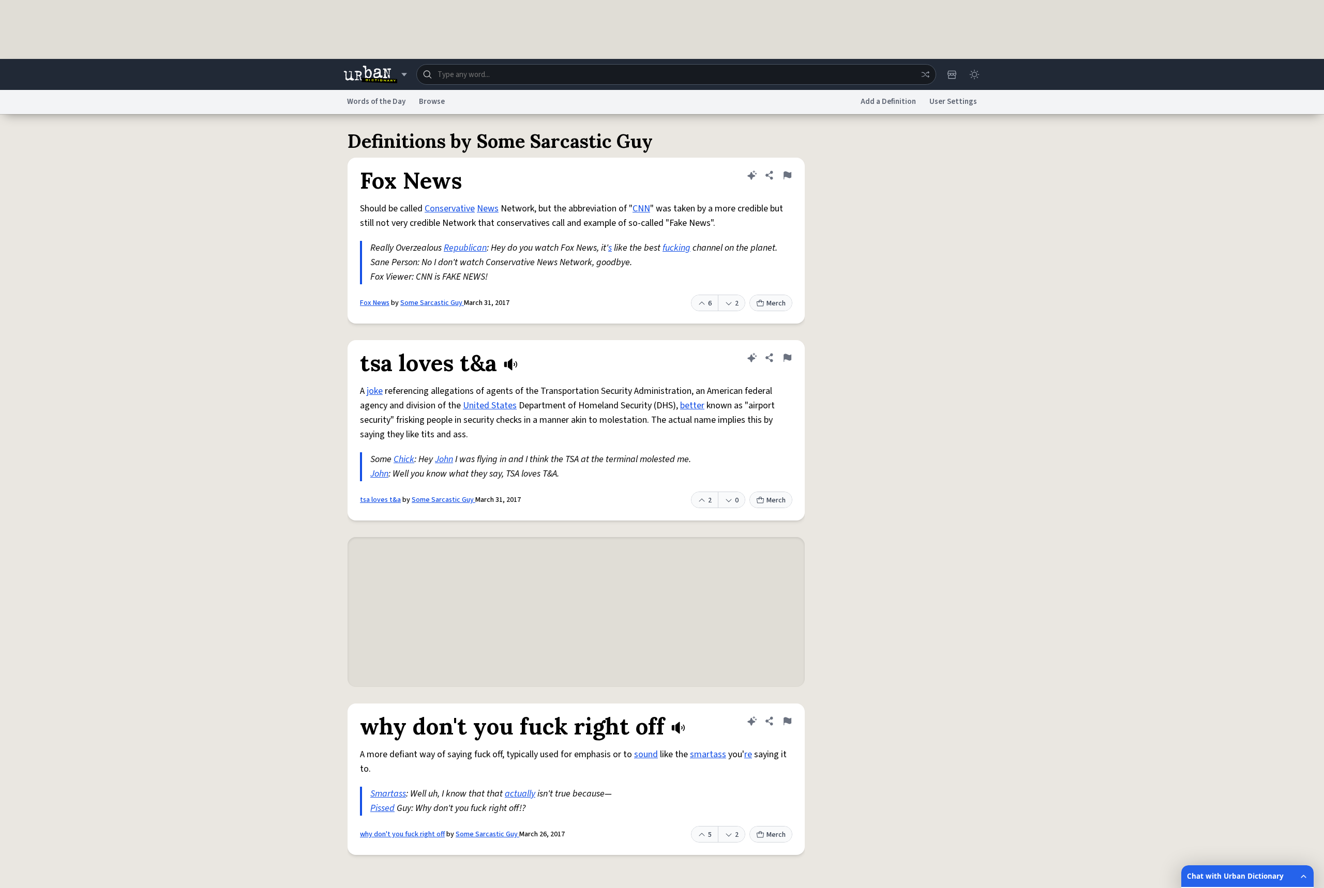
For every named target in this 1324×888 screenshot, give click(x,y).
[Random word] (925, 74)
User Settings (953, 101)
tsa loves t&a (380, 500)
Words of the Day (376, 101)
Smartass (388, 793)
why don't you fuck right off (402, 834)
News (488, 208)
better (692, 405)
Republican (465, 247)
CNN (641, 208)
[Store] (951, 74)
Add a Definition (888, 101)
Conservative (450, 208)
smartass (708, 754)
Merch (776, 303)
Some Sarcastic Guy (432, 303)
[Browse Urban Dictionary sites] (375, 74)
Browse (432, 101)
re (748, 754)
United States (490, 405)
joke (375, 391)
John (444, 459)
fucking (676, 247)
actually (520, 793)
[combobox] (676, 74)
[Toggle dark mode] (974, 74)
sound (646, 754)
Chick (404, 459)
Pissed (382, 808)
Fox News (374, 303)
